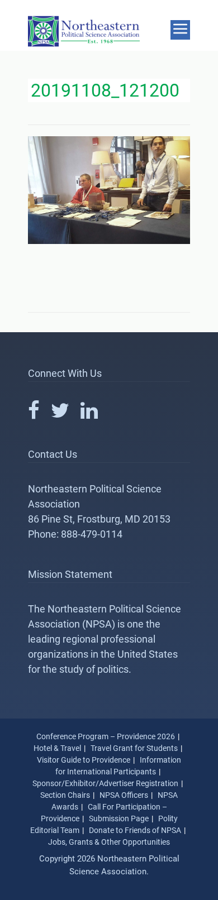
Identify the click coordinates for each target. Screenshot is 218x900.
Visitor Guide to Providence (83, 759)
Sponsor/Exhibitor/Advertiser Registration (105, 783)
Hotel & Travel (57, 748)
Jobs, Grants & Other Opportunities (109, 841)
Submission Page (119, 818)
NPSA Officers (123, 795)
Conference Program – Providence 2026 (105, 736)
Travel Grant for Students (134, 748)
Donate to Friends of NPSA (135, 830)
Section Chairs (65, 795)
